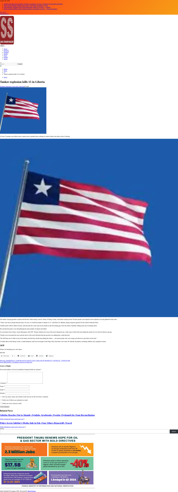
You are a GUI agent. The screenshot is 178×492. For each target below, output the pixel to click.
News (5, 55)
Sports (5, 59)
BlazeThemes (32, 491)
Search (2, 428)
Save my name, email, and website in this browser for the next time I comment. (25, 397)
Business (6, 50)
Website (2, 393)
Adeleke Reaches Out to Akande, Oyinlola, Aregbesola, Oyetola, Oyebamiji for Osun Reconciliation (33, 4)
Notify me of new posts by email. (12, 403)
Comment (3, 383)
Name (2, 386)
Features (6, 52)
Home (5, 49)
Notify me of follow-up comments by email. (15, 400)
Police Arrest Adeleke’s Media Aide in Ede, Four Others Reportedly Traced (26, 5)
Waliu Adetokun (5, 419)
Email (2, 390)
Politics (6, 57)
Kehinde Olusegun (5, 86)
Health (6, 54)
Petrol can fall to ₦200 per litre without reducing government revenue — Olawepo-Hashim (30, 9)
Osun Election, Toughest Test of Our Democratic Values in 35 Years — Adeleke (27, 7)
